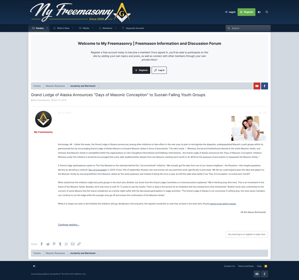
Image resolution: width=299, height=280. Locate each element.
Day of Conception (98, 169)
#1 (265, 112)
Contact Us (229, 266)
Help (259, 266)
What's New (63, 28)
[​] (162, 129)
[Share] (260, 113)
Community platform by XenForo (58, 274)
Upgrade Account (135, 28)
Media (86, 28)
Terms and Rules (246, 266)
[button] (47, 28)
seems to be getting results (223, 203)
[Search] (267, 12)
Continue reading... (68, 224)
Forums (40, 28)
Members (107, 28)
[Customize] (259, 12)
